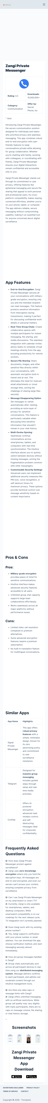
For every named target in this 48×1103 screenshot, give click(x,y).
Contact (25, 1091)
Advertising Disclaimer (13, 1088)
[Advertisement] (24, 33)
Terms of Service (10, 1091)
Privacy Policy (33, 1088)
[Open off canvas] (44, 4)
